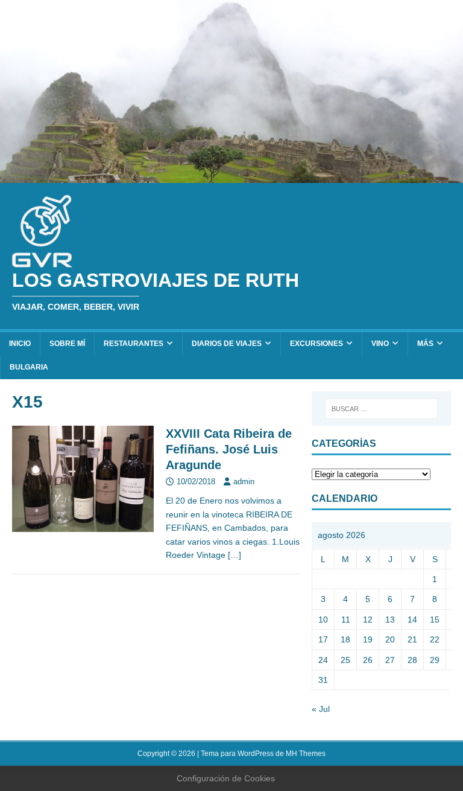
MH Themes (306, 753)
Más (425, 343)
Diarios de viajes (227, 343)
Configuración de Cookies (226, 778)
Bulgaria (29, 367)
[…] (234, 555)
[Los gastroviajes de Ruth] (231, 176)
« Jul (321, 709)
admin (243, 481)
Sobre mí (67, 343)
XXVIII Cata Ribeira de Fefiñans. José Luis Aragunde (229, 449)
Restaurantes (133, 343)
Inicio (20, 343)
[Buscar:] (381, 409)
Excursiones (316, 343)
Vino (380, 343)
